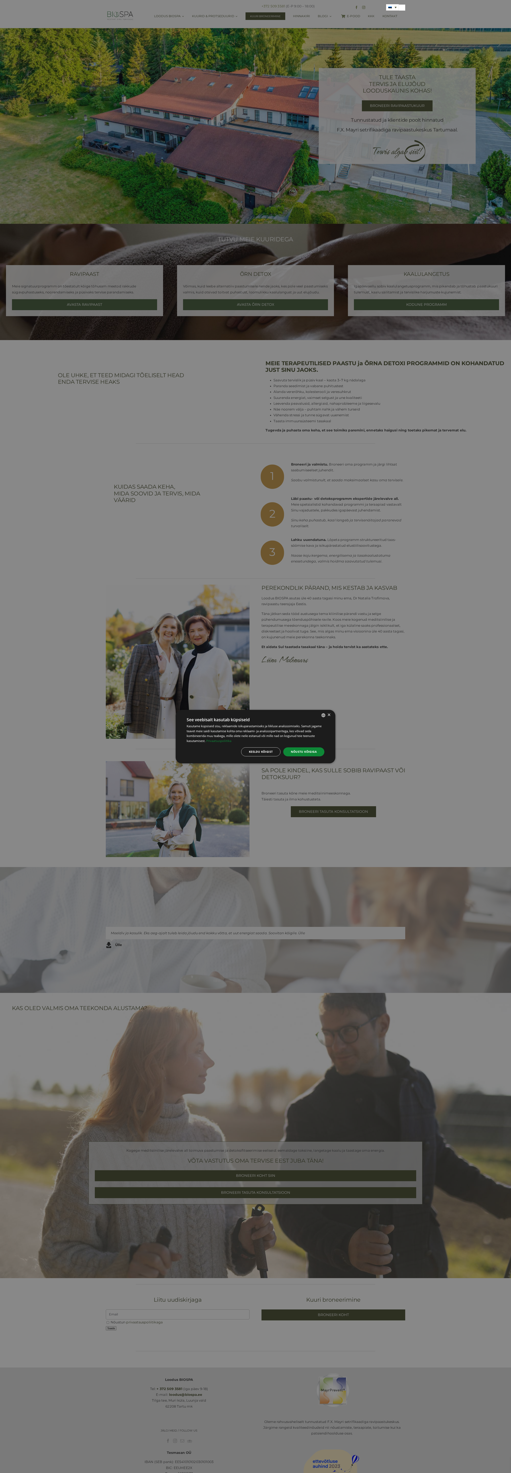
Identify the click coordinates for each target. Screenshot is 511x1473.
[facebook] (356, 7)
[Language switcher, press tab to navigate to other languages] (392, 7)
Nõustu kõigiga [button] (304, 752)
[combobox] (323, 715)
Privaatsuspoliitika (218, 741)
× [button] (328, 714)
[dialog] (255, 736)
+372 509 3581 (273, 6)
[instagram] (363, 7)
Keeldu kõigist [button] (261, 752)
